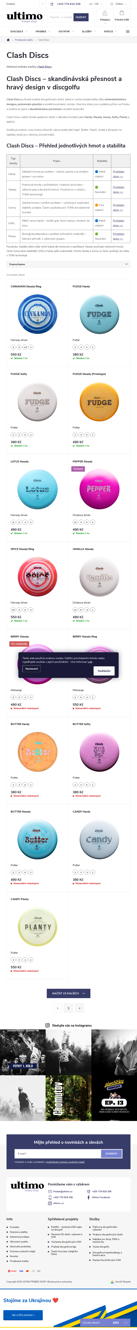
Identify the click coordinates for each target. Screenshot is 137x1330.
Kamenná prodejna (19, 1236)
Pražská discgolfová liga (63, 1246)
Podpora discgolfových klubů (108, 1234)
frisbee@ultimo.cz (62, 1191)
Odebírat (111, 1153)
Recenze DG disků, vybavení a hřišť (66, 1235)
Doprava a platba (18, 1232)
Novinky (14, 1256)
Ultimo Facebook (101, 1197)
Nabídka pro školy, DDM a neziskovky (106, 1240)
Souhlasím (104, 671)
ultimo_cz (58, 1203)
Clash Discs (44, 67)
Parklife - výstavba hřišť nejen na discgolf (66, 1228)
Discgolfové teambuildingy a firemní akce (107, 1254)
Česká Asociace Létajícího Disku (64, 1253)
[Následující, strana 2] (68, 1008)
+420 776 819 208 (101, 1191)
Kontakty (11, 4)
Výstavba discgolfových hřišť (66, 1242)
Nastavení (31, 668)
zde (90, 662)
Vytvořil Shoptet (122, 1281)
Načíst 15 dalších (66, 993)
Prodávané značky (19, 1261)
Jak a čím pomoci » (23, 1315)
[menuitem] (19, 31)
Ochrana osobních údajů (22, 1251)
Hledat (81, 17)
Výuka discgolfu (101, 1246)
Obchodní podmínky (20, 1246)
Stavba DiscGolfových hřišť (107, 1260)
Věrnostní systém (19, 1241)
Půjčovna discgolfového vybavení (105, 1228)
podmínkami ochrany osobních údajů (65, 1162)
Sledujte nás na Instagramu (72, 1025)
